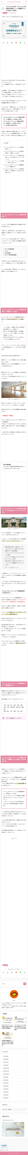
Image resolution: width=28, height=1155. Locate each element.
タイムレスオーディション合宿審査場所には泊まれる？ (16, 161)
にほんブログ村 (4, 1147)
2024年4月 (5, 1092)
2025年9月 (5, 1056)
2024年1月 (5, 1098)
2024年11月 (6, 1071)
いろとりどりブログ (14, 2)
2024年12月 (6, 1068)
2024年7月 (5, 1083)
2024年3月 (5, 1095)
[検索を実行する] (24, 983)
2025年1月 (5, 1065)
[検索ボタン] (26, 2)
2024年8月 (5, 1080)
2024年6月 (5, 1086)
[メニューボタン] (2, 2)
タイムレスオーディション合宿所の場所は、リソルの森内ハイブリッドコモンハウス (14, 157)
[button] (3, 43)
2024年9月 (5, 1077)
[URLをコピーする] (25, 43)
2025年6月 (5, 1059)
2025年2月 (5, 1062)
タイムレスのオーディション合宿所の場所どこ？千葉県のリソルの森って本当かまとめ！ (14, 170)
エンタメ (5, 12)
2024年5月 (5, 1089)
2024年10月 (6, 1074)
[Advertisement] (14, 63)
